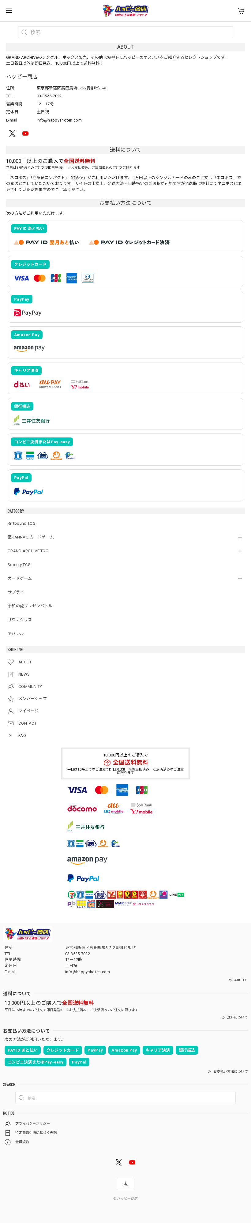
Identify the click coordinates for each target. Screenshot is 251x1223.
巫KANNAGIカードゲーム (31, 537)
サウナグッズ (20, 619)
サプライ (16, 592)
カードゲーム (20, 578)
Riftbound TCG (22, 523)
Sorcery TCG (19, 564)
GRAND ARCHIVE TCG (28, 551)
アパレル (16, 633)
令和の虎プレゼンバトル (30, 606)
